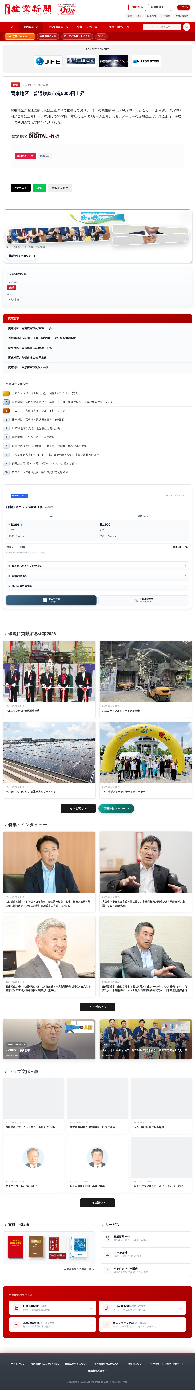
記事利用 (151, 16)
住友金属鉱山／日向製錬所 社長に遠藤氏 (93, 1127)
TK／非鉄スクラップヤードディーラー (123, 791)
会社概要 (155, 1364)
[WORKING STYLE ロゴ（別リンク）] (79, 1027)
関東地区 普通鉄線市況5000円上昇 (30, 328)
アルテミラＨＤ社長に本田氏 (22, 1186)
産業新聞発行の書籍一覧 (77, 1269)
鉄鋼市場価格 (19, 575)
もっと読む (77, 808)
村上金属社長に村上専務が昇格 (87, 1186)
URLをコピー (60, 187)
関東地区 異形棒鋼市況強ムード (28, 367)
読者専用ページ (159, 7)
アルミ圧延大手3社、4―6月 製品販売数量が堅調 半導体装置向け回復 (55, 454)
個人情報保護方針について (108, 1364)
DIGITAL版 (137, 7)
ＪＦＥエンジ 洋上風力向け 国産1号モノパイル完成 (45, 393)
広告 (139, 16)
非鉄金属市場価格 (22, 586)
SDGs (101, 36)
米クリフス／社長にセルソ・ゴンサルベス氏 (159, 1186)
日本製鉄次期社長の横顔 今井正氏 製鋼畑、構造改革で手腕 (49, 445)
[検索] (186, 27)
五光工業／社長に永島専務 (149, 1127)
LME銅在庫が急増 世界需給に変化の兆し (37, 428)
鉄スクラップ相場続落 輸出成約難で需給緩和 (40, 472)
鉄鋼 (11, 287)
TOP (11, 26)
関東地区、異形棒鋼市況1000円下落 (30, 347)
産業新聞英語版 (96, 1370)
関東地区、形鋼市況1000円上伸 (27, 357)
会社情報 (165, 16)
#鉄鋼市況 (14, 299)
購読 (130, 16)
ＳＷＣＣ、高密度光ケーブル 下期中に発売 (38, 410)
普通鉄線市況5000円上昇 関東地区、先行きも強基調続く (43, 337)
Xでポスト (20, 187)
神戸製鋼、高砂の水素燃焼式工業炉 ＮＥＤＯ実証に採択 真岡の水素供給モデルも (62, 402)
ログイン (184, 7)
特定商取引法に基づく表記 (45, 1364)
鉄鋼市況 (44, 156)
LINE (39, 187)
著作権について (136, 1364)
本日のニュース (25, 156)
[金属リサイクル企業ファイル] (78, 1247)
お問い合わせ (182, 16)
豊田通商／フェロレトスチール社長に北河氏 (31, 1127)
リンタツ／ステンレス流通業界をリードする (31, 791)
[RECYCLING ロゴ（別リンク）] (175, 1027)
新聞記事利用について (76, 1364)
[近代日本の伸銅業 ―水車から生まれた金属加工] (57, 1247)
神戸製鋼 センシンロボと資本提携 (33, 437)
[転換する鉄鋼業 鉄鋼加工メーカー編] (36, 1247)
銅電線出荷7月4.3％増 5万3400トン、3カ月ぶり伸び (44, 463)
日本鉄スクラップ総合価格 (27, 565)
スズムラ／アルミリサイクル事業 (121, 710)
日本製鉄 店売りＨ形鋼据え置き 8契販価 (38, 419)
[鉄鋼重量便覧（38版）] (16, 1247)
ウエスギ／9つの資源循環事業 (23, 710)
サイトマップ (18, 1364)
